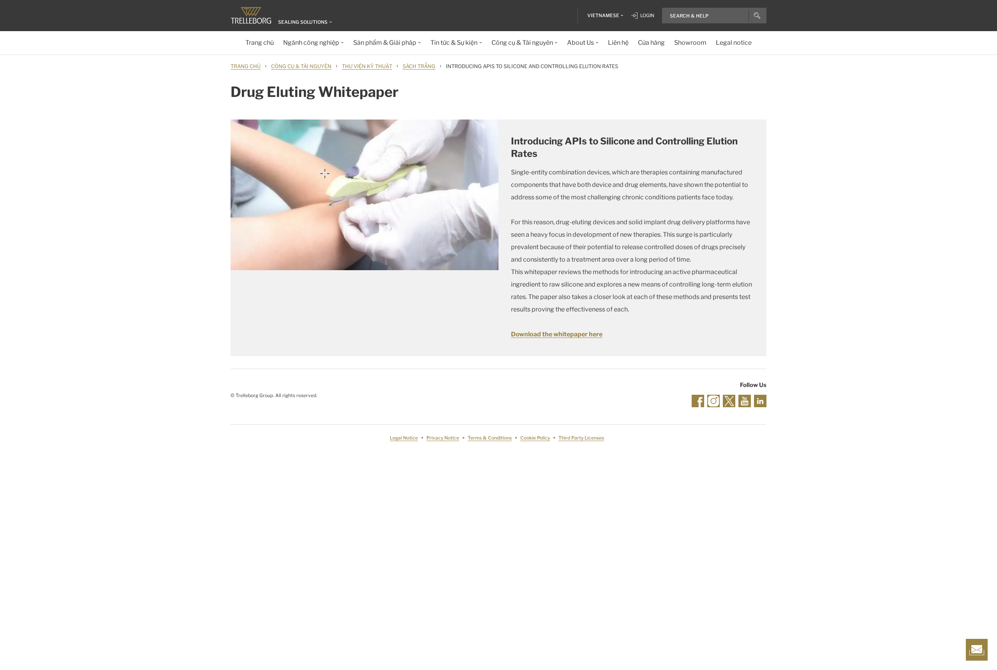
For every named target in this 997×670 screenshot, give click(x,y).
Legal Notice (404, 438)
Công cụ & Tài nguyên (301, 66)
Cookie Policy (535, 438)
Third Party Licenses (581, 438)
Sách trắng (419, 66)
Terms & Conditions (490, 438)
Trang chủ (246, 66)
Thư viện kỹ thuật (367, 66)
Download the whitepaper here (556, 334)
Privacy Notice (442, 438)
